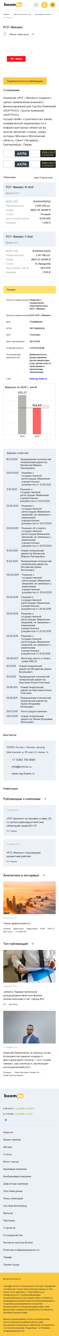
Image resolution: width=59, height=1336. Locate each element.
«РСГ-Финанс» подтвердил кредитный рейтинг (24, 854)
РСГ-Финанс (12, 831)
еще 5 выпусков (43, 177)
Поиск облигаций (13, 1198)
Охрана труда (11, 1264)
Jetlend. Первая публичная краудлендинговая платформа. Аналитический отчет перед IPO (23, 995)
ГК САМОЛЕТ (21, 931)
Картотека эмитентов (22, 14)
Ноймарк (7, 928)
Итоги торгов (11, 1161)
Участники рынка (12, 1191)
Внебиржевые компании (17, 1176)
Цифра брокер (32, 928)
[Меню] (52, 5)
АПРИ (42, 928)
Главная (6, 14)
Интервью (7, 1072)
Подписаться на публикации (25, 81)
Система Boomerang (15, 1205)
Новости (8, 1132)
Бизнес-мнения (12, 1139)
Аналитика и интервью (21, 875)
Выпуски (8, 1213)
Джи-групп (8, 931)
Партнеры (9, 1220)
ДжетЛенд (13, 1004)
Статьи (7, 1154)
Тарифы (7, 1257)
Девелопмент (18, 928)
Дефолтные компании (15, 1183)
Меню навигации (19, 34)
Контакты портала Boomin (18, 1242)
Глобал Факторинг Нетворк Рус (26, 1072)
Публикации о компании (21, 799)
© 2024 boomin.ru (12, 1279)
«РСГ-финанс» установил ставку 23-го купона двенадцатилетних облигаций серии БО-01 (29, 822)
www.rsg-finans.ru (38, 378)
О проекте (9, 1227)
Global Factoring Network (13, 1075)
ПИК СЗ (51, 928)
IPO (4, 1004)
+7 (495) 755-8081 (23, 759)
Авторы (7, 1147)
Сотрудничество (13, 1235)
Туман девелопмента (16, 923)
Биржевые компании (43, 14)
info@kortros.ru (21, 766)
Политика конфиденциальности (21, 1249)
